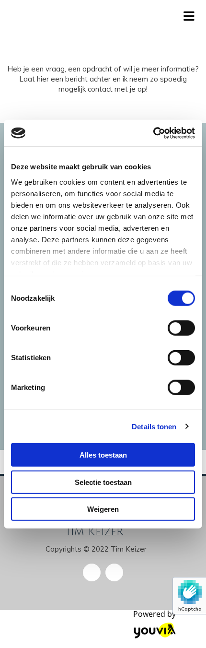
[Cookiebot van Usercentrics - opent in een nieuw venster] (153, 133)
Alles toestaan (103, 455)
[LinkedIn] (91, 572)
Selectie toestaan (103, 482)
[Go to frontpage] (85, 17)
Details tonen (154, 426)
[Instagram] (114, 572)
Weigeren (103, 509)
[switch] (181, 328)
